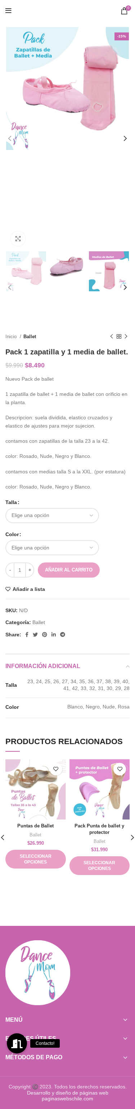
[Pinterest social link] (44, 634)
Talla (11, 502)
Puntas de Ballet (35, 826)
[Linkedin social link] (53, 634)
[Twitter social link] (35, 634)
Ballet (29, 336)
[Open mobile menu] (8, 11)
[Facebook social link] (27, 634)
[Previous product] (111, 336)
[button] (17, 1043)
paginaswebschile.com (67, 1098)
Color (12, 534)
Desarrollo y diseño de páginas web (67, 1093)
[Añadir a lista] (56, 769)
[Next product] (126, 336)
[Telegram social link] (62, 634)
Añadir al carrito (69, 570)
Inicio (11, 336)
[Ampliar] (18, 238)
